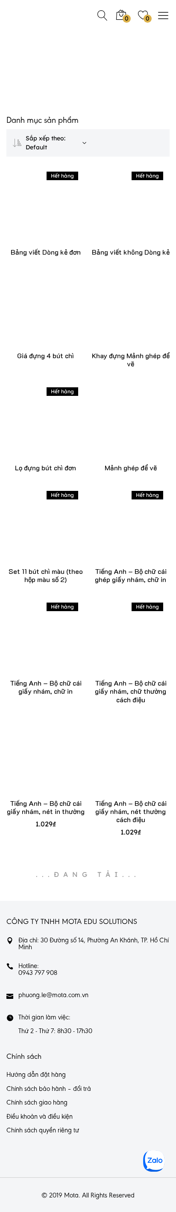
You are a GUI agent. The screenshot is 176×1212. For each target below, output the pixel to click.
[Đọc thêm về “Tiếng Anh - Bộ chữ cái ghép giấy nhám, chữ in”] (118, 532)
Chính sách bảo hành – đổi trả (48, 1089)
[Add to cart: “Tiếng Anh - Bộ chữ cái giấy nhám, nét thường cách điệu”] (118, 764)
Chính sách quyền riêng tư (42, 1130)
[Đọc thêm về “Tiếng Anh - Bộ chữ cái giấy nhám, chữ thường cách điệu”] (118, 644)
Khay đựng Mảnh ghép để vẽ (131, 359)
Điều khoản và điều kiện (39, 1117)
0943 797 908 (37, 973)
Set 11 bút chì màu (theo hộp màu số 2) (46, 575)
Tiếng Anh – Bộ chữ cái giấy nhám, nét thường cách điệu (131, 811)
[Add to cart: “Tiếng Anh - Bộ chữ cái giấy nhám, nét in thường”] (33, 764)
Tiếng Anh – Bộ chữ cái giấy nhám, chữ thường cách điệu (131, 691)
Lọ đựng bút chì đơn (45, 467)
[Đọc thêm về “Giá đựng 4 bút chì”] (33, 316)
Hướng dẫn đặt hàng (36, 1075)
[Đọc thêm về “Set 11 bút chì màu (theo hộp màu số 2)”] (33, 532)
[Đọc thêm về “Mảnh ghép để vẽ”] (118, 428)
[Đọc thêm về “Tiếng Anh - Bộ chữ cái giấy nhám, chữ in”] (33, 644)
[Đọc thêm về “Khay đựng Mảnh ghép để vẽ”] (118, 316)
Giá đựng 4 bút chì (45, 355)
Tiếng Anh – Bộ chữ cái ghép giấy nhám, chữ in (131, 575)
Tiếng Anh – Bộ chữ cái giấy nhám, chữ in (46, 686)
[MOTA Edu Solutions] (34, 15)
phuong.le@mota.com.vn (53, 995)
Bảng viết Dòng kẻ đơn (46, 251)
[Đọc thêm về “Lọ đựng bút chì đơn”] (33, 428)
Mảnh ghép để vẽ (131, 467)
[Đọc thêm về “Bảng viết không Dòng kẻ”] (118, 213)
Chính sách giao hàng (36, 1102)
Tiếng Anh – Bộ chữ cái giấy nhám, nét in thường (46, 807)
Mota (71, 1195)
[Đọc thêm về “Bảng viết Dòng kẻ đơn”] (33, 213)
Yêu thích (58, 213)
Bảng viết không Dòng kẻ (131, 251)
